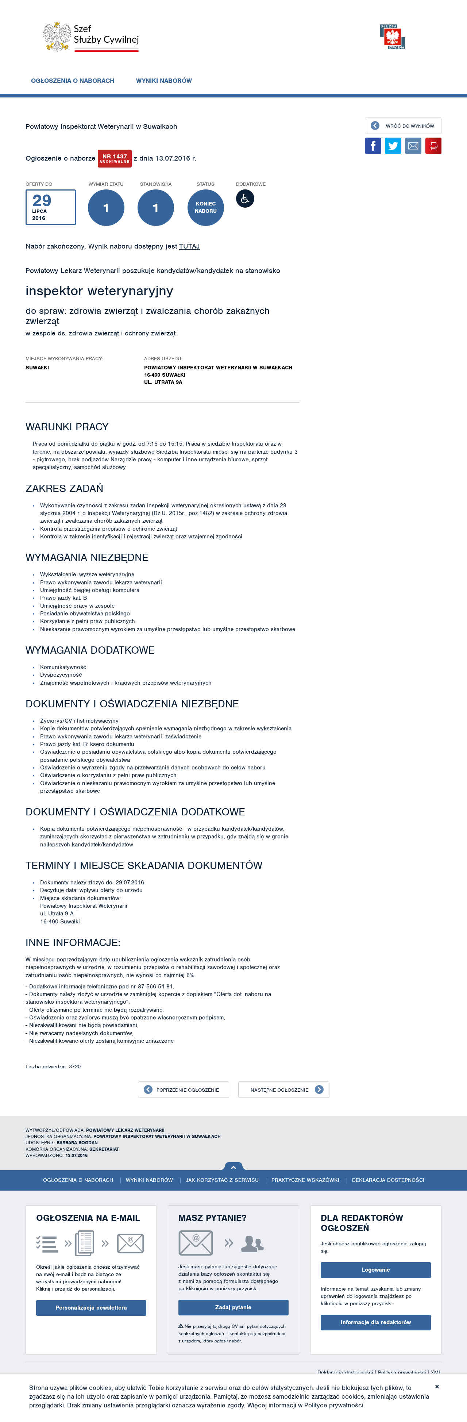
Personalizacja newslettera (91, 1307)
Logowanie (376, 1269)
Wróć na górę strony (233, 1166)
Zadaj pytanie (233, 1307)
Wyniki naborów (164, 81)
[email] (413, 146)
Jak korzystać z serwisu (222, 1180)
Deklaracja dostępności (388, 1180)
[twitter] (393, 146)
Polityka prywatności (403, 1372)
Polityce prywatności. (334, 1405)
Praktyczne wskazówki (305, 1180)
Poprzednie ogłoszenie (188, 1090)
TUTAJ (189, 246)
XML (436, 1372)
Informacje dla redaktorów (376, 1322)
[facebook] (373, 146)
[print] (433, 146)
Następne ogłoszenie (279, 1090)
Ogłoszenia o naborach (72, 81)
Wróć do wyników (410, 126)
